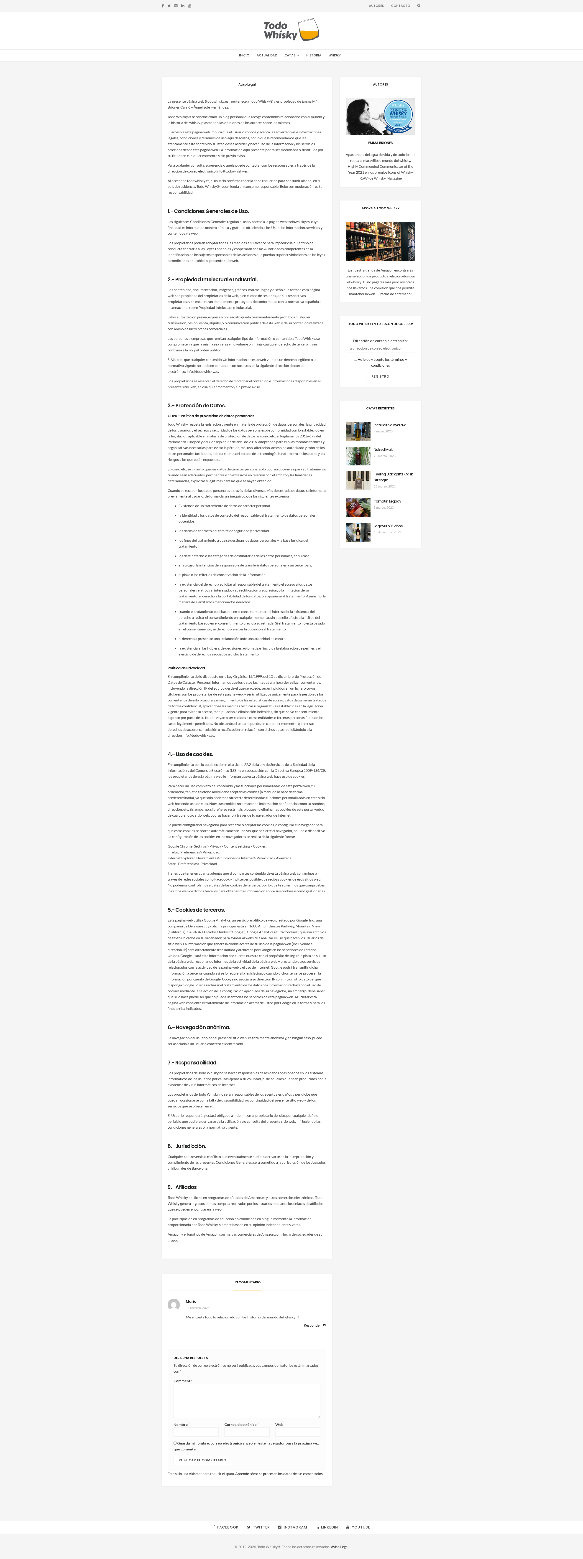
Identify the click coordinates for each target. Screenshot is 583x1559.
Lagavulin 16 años (388, 526)
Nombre (182, 1424)
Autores (376, 5)
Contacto (400, 5)
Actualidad (267, 55)
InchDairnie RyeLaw (390, 425)
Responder (312, 1325)
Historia (313, 55)
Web (279, 1424)
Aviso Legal (339, 1546)
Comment (183, 1381)
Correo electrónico (241, 1424)
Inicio (244, 55)
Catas (289, 55)
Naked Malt (383, 449)
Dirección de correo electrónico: (380, 340)
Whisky (335, 55)
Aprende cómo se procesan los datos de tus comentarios (279, 1473)
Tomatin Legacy (387, 501)
